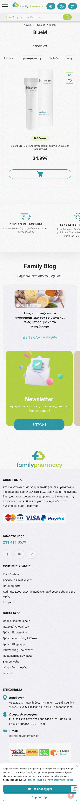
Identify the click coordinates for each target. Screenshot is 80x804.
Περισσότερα (40, 797)
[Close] (77, 766)
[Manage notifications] (71, 795)
